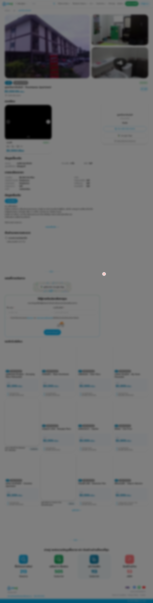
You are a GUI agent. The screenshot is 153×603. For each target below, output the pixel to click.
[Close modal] (104, 274)
